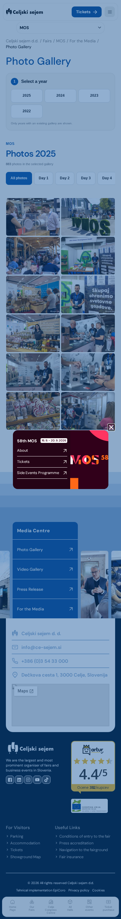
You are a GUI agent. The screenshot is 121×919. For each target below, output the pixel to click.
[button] (111, 427)
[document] (60, 459)
